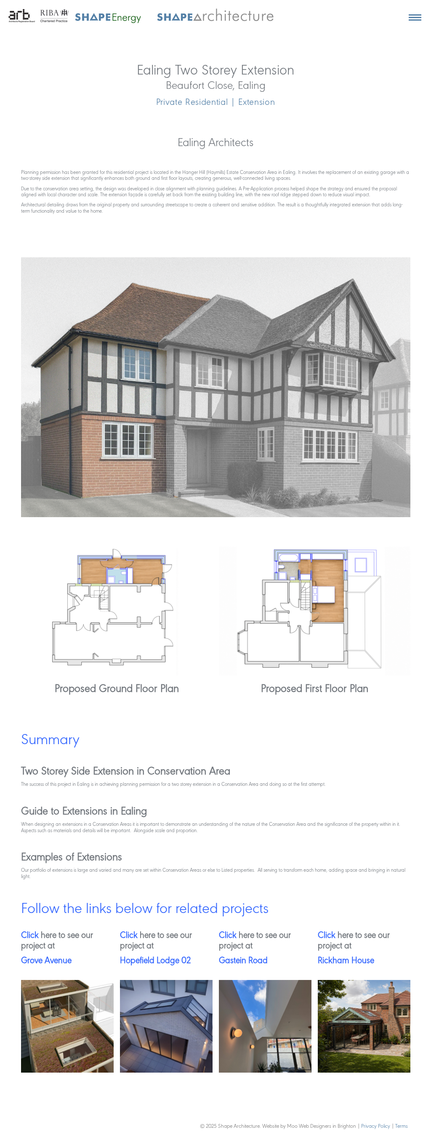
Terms (401, 1126)
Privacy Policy (376, 1126)
